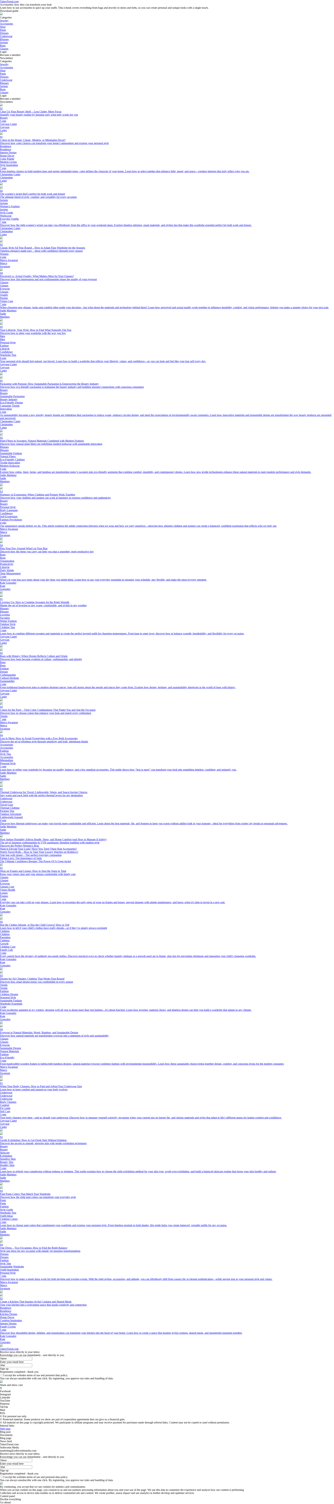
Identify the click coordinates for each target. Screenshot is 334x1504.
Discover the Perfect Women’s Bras (19, 845)
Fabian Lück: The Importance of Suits (21, 858)
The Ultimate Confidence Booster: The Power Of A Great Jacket (35, 861)
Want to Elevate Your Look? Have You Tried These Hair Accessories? (38, 848)
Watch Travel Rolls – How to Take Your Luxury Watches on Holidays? (39, 851)
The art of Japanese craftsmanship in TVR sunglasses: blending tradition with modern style (50, 842)
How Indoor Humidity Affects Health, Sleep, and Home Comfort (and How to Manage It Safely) (53, 839)
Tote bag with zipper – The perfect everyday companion (31, 855)
